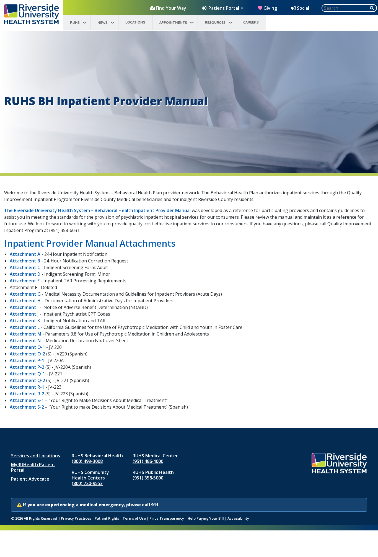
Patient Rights (107, 518)
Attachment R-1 (27, 387)
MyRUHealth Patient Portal (33, 467)
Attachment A (25, 254)
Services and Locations (35, 456)
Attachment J (24, 314)
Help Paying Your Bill (206, 518)
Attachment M (25, 334)
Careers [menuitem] (251, 22)
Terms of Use (135, 518)
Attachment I (24, 307)
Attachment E (25, 281)
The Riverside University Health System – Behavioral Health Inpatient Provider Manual (97, 210)
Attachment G (25, 294)
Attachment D (25, 274)
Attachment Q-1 (27, 374)
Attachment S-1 (27, 400)
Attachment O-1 (27, 347)
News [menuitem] (102, 22)
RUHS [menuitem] (75, 22)
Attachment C (25, 267)
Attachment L (25, 327)
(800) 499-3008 (87, 461)
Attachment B (25, 261)
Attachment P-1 (27, 360)
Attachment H (25, 301)
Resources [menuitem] (215, 22)
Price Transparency (167, 518)
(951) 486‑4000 (148, 461)
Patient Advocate (30, 479)
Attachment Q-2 (28, 380)
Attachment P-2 (27, 367)
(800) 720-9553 (87, 483)
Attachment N (25, 340)
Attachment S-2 (27, 407)
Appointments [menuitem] (173, 22)
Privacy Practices (76, 518)
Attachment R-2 (27, 394)
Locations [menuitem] (135, 22)
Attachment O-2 (27, 354)
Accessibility (238, 518)
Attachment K (25, 321)
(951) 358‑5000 (148, 478)
